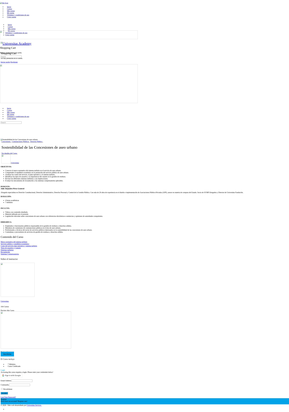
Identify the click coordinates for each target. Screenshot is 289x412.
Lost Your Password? (8, 397)
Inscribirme (7, 354)
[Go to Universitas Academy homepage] (16, 43)
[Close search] (2, 131)
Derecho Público (36, 142)
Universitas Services (34, 405)
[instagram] (6, 409)
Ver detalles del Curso (9, 153)
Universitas (5, 301)
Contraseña (5, 385)
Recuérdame (7, 389)
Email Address (6, 381)
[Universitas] (18, 296)
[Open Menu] (1, 29)
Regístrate (14, 62)
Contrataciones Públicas (20, 142)
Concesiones (6, 142)
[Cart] (1, 43)
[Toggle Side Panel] (1, 1)
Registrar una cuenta (8, 403)
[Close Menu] (1, 104)
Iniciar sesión (5, 62)
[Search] (1, 41)
